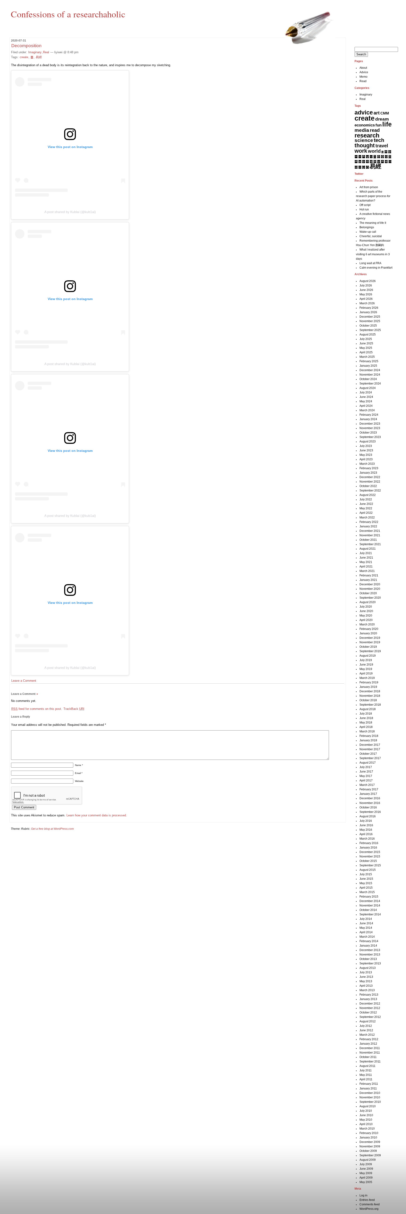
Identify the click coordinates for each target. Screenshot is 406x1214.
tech (379, 140)
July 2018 (365, 713)
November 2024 (369, 374)
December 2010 (369, 1093)
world (374, 151)
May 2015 (365, 883)
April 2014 (366, 932)
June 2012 (366, 1030)
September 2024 (370, 383)
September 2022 (370, 490)
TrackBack (73, 709)
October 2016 (368, 807)
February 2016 (368, 843)
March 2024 (367, 410)
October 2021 (368, 539)
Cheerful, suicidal (370, 236)
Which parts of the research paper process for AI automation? (373, 196)
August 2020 (367, 602)
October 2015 (368, 861)
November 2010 (369, 1097)
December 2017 (369, 744)
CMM (384, 113)
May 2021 (365, 562)
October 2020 (368, 593)
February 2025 (368, 361)
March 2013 (367, 990)
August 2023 (367, 441)
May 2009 (365, 1173)
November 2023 (369, 428)
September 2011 (370, 1061)
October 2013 (368, 959)
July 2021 (365, 553)
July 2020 (365, 606)
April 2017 (366, 780)
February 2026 (368, 307)
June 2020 (366, 611)
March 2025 (367, 356)
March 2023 (367, 463)
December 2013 (369, 950)
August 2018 (367, 709)
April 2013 (366, 985)
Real (46, 52)
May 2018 (365, 722)
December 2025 (369, 316)
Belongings (366, 227)
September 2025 (370, 330)
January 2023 (368, 472)
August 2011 (367, 1066)
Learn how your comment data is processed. (96, 815)
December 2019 (369, 637)
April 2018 (366, 727)
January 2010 (368, 1137)
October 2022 (368, 486)
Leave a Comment (23, 680)
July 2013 (365, 972)
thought (365, 145)
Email (78, 773)
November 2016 (369, 803)
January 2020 (368, 633)
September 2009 (370, 1155)
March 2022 (367, 517)
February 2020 (368, 629)
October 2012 (368, 1012)
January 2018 (368, 740)
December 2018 (369, 691)
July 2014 (365, 918)
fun (378, 125)
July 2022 (365, 499)
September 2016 (370, 812)
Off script (365, 205)
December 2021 (369, 530)
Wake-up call (367, 231)
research (367, 135)
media (362, 130)
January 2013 (368, 999)
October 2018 (368, 700)
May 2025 (365, 347)
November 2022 (369, 481)
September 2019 (370, 651)
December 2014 (369, 901)
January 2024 (368, 419)
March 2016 (367, 838)
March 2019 (367, 678)
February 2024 (368, 414)
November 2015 (369, 856)
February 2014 (368, 941)
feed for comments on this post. (36, 709)
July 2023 (365, 446)
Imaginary (35, 52)
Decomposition (26, 45)
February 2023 (368, 468)
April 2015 (366, 887)
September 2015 (370, 865)
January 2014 (368, 945)
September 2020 (370, 597)
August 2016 (367, 816)
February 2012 (368, 1039)
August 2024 (367, 388)
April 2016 (366, 834)
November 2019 (369, 642)
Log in (363, 1195)
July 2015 (365, 874)
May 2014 (365, 927)
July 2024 (365, 392)
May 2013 (365, 981)
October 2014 (368, 910)
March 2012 (367, 1034)
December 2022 (369, 477)
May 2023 (365, 454)
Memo (363, 76)
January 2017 (368, 793)
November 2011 (369, 1052)
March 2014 (367, 936)
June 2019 (366, 664)
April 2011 (365, 1079)
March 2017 (367, 785)
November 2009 (369, 1146)
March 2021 (367, 571)
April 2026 (366, 298)
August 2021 (367, 548)
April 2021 (366, 566)
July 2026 (365, 285)
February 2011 (368, 1083)
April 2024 (366, 405)
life (387, 124)
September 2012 (370, 1017)
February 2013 (368, 994)
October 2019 (368, 646)
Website (79, 781)
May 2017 (365, 776)
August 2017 (367, 762)
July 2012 (365, 1025)
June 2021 (366, 557)
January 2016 (368, 847)
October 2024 (368, 379)
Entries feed (367, 1200)
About (363, 67)
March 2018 (367, 731)
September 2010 (370, 1101)
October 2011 (368, 1057)
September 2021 (370, 544)
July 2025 (365, 339)
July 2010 (365, 1110)
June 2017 (366, 771)
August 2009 (367, 1159)
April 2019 (366, 673)
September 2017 (370, 758)
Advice (363, 72)
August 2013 (367, 968)
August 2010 (367, 1106)
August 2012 (367, 1021)
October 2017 (368, 753)
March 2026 (367, 303)
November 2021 (369, 535)
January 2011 (368, 1088)
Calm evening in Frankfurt (375, 267)
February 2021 (368, 575)
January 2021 (368, 579)
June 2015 (366, 878)
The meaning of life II (372, 222)
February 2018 (368, 735)
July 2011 (365, 1070)
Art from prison (368, 187)
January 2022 (368, 526)
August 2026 (367, 281)
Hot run (364, 209)
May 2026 (365, 294)
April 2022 (366, 512)
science (364, 140)
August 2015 (367, 869)
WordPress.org (369, 1208)
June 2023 (366, 450)
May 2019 (365, 669)
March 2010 (367, 1128)
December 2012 (369, 1003)
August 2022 (367, 495)
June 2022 (366, 503)
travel (381, 145)
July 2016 (365, 820)
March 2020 (367, 624)
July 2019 (365, 660)
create (24, 57)
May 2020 (365, 615)
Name (79, 765)
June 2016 (366, 825)
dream (382, 119)
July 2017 (365, 767)
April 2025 (366, 352)
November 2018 (369, 695)
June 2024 (366, 397)
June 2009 (366, 1168)
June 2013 (366, 976)
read (375, 130)
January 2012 (368, 1043)
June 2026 (366, 290)
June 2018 (366, 718)
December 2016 (369, 798)
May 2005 (365, 1182)
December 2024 (369, 370)
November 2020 (369, 588)
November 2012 (369, 1008)
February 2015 (368, 896)
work (361, 151)
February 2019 (368, 682)
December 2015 (369, 852)
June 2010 (366, 1115)
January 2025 (368, 365)
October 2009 (368, 1150)
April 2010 (366, 1124)
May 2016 (365, 829)
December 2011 (369, 1048)
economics (365, 125)
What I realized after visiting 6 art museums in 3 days (373, 254)
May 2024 (365, 401)
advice (364, 112)
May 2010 (365, 1119)
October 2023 (368, 432)
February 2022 (368, 522)
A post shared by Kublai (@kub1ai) (70, 212)
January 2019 (368, 686)
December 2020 (369, 584)
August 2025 (367, 334)
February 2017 (368, 789)
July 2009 (365, 1164)
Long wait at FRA (370, 263)
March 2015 (367, 892)
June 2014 (366, 923)
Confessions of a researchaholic (68, 14)
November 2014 (369, 905)
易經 (39, 57)
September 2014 (370, 914)
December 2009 (369, 1142)
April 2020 (366, 620)
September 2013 (370, 963)
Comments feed (369, 1204)
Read (363, 81)
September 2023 (370, 437)
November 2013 (369, 954)
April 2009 (366, 1177)
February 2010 (368, 1133)
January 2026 (368, 312)
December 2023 (369, 423)
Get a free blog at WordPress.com (52, 828)
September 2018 (370, 704)
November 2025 (369, 321)
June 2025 (366, 343)
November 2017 (369, 749)
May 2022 (365, 508)
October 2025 (368, 325)
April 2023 (366, 459)
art (377, 112)
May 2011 (365, 1074)
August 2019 (367, 655)
